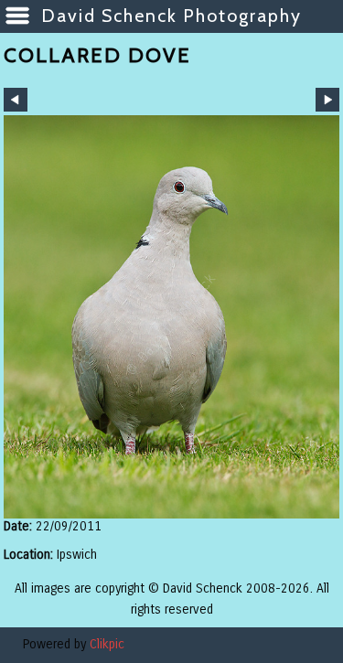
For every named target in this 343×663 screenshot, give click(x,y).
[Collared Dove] (171, 317)
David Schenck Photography (171, 16)
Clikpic (107, 644)
